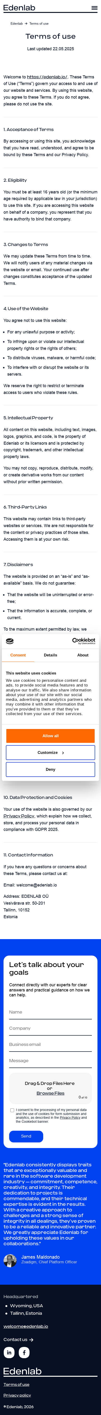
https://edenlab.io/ (47, 77)
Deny (50, 769)
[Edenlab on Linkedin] (9, 1352)
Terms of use (16, 1384)
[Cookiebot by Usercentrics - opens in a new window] (74, 641)
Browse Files (50, 1093)
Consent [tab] (18, 655)
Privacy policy (17, 1395)
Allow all (51, 736)
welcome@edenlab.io (26, 1327)
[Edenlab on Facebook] (24, 1352)
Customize (48, 752)
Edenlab (17, 23)
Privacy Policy (19, 816)
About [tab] (83, 655)
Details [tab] (50, 655)
